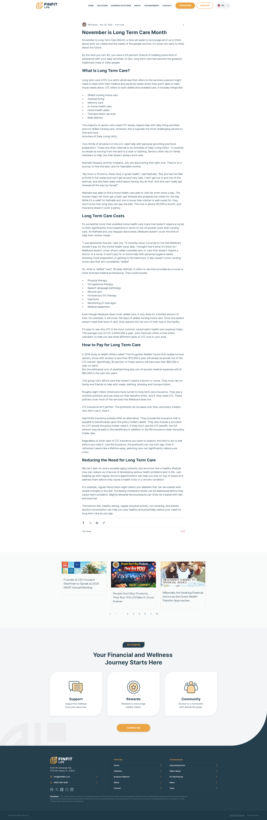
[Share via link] (103, 522)
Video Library (175, 771)
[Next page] (151, 613)
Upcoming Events (177, 765)
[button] (151, 5)
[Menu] (258, 5)
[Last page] (156, 613)
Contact (117, 788)
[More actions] (183, 24)
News (172, 782)
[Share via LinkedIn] (97, 522)
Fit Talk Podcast (176, 777)
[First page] (110, 613)
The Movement (176, 759)
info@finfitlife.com (62, 777)
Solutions (118, 771)
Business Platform (122, 777)
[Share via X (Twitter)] (90, 522)
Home (116, 765)
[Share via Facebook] (83, 522)
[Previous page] (115, 613)
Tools (172, 788)
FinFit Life (118, 759)
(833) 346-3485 (61, 782)
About (116, 782)
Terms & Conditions (237, 815)
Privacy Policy (253, 815)
